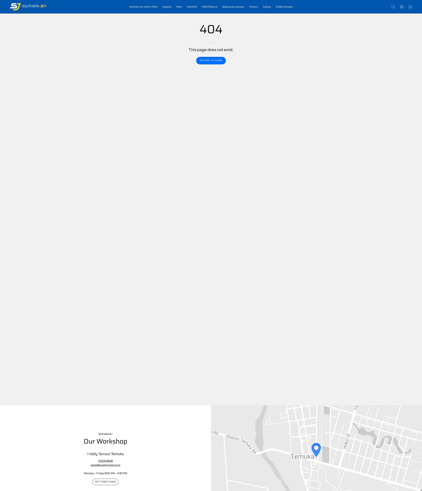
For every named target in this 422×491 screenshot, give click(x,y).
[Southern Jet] (28, 6)
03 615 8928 (105, 460)
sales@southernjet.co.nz (105, 465)
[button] (143, 7)
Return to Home (211, 60)
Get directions (105, 481)
